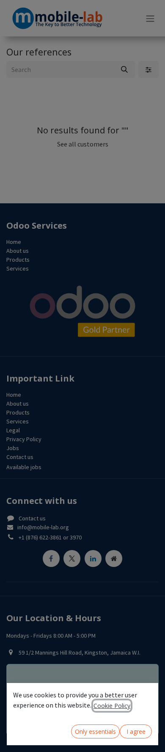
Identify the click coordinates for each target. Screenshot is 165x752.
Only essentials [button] (95, 731)
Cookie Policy (112, 706)
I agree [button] (136, 731)
